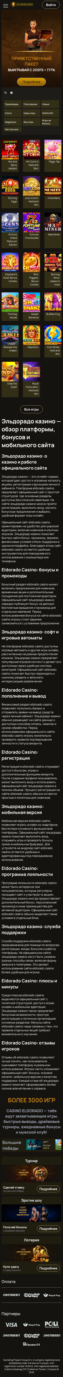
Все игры (28, 122)
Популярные (30, 104)
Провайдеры (12, 104)
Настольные (11, 129)
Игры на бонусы (46, 122)
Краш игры (29, 113)
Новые (45, 104)
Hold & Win (47, 113)
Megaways (10, 122)
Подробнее (31, 82)
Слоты (8, 113)
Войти (51, 5)
